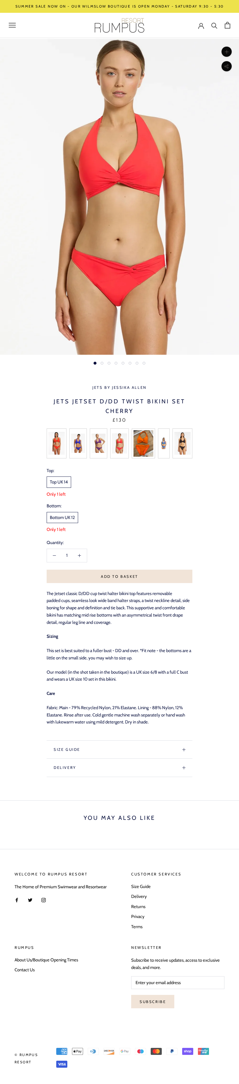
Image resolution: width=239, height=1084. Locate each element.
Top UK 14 (59, 482)
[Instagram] (43, 900)
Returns (138, 906)
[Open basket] (227, 25)
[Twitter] (30, 900)
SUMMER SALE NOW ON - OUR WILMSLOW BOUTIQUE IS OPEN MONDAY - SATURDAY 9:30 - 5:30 (119, 6)
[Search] (214, 25)
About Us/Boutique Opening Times (46, 960)
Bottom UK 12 (62, 517)
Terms (137, 926)
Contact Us (25, 969)
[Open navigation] (12, 25)
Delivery (65, 767)
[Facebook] (17, 900)
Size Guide (67, 749)
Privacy (138, 916)
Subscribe (153, 1001)
